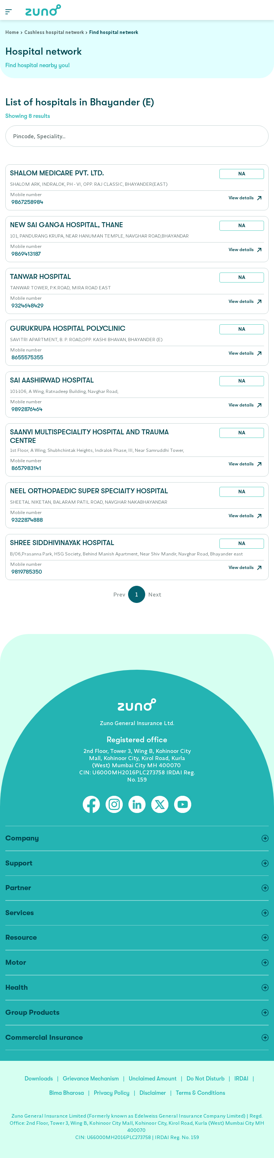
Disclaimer (152, 1093)
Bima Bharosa (66, 1093)
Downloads (39, 1078)
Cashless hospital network (54, 32)
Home (12, 32)
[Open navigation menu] (8, 11)
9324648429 (27, 306)
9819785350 (26, 572)
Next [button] (154, 594)
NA (241, 173)
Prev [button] (119, 594)
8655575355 (27, 357)
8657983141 (26, 468)
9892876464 (26, 409)
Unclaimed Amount (153, 1078)
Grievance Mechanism (91, 1078)
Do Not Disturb (205, 1078)
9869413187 (26, 254)
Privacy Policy (112, 1093)
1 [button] (136, 594)
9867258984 (27, 202)
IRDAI (241, 1078)
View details (242, 197)
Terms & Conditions (200, 1093)
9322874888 (27, 520)
